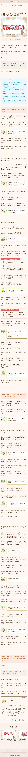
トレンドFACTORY (14, 6)
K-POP (16, 10)
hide (16, 79)
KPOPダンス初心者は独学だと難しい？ (12, 82)
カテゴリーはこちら (13, 1)
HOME (2, 748)
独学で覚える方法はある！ (10, 87)
